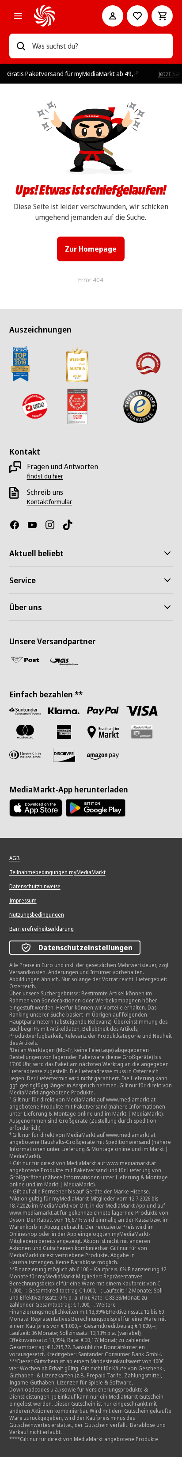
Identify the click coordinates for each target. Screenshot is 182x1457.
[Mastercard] (25, 732)
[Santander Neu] (25, 711)
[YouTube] (36, 525)
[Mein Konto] (112, 16)
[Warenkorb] (162, 16)
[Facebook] (18, 525)
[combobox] (99, 46)
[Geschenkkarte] (142, 732)
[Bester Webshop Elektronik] (77, 364)
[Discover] (64, 755)
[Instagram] (53, 525)
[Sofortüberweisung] (64, 711)
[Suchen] (20, 46)
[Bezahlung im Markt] (103, 732)
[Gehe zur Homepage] (56, 16)
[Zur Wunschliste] (137, 16)
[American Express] (64, 732)
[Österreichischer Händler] (34, 406)
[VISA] (142, 711)
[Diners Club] (25, 754)
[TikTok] (71, 525)
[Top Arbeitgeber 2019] (20, 364)
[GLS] (64, 661)
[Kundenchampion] (77, 406)
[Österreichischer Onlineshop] (148, 364)
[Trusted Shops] (140, 406)
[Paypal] (103, 711)
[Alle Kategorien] (18, 16)
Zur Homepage (91, 249)
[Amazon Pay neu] (103, 756)
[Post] (25, 660)
